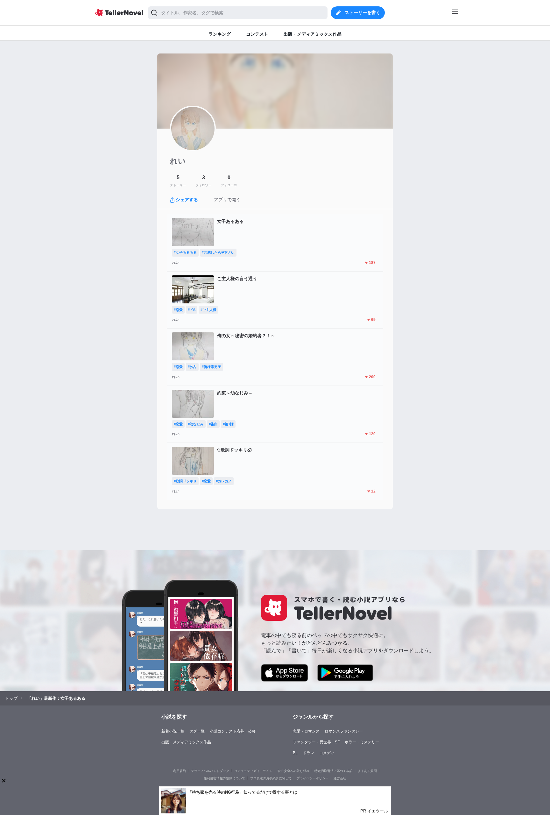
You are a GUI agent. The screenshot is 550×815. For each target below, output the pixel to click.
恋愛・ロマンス (306, 731)
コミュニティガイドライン (253, 771)
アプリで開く (227, 199)
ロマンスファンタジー (344, 731)
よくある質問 (367, 771)
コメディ (327, 753)
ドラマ (308, 753)
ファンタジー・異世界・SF (316, 742)
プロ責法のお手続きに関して (271, 778)
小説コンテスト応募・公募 (233, 731)
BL (295, 753)
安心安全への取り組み (293, 771)
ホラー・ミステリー (362, 742)
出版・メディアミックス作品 (186, 742)
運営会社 (340, 778)
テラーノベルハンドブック (210, 771)
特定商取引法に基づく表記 (333, 771)
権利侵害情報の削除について (224, 778)
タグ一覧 (197, 731)
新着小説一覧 (172, 731)
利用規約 (179, 771)
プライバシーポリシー (312, 778)
